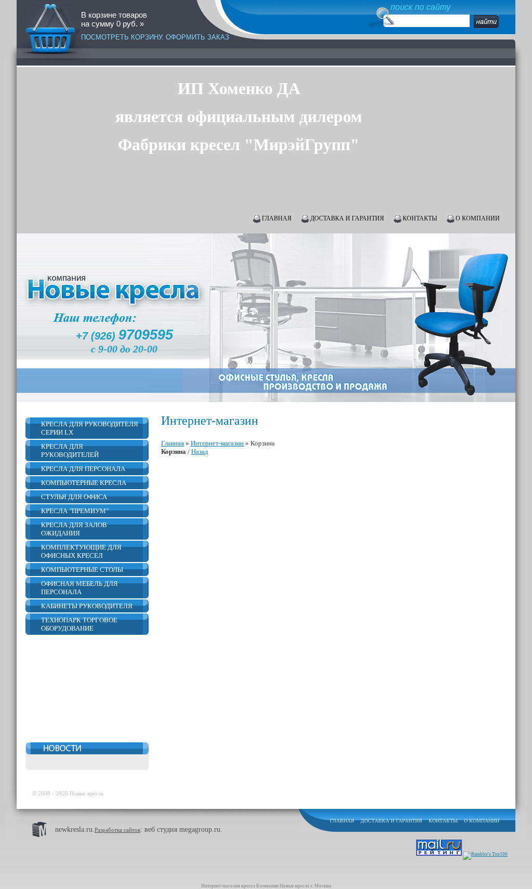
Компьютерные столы (82, 569)
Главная (276, 218)
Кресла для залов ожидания (74, 529)
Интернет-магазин (217, 443)
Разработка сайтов (117, 830)
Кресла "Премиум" (75, 511)
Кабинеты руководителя (86, 606)
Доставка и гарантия (347, 218)
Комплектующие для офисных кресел (81, 551)
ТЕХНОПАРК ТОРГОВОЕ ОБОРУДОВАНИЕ (79, 624)
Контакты (420, 218)
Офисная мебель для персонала (79, 588)
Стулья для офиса (74, 497)
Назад (199, 451)
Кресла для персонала (83, 469)
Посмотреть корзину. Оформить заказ (155, 37)
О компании (478, 218)
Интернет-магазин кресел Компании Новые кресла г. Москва (266, 885)
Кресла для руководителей (70, 450)
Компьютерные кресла (83, 483)
